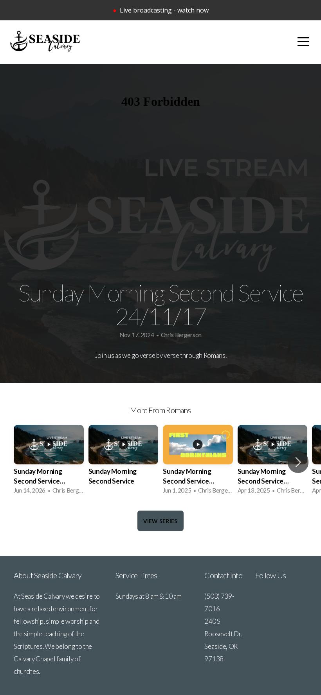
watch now (193, 10)
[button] (298, 462)
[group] (49, 462)
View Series (160, 521)
